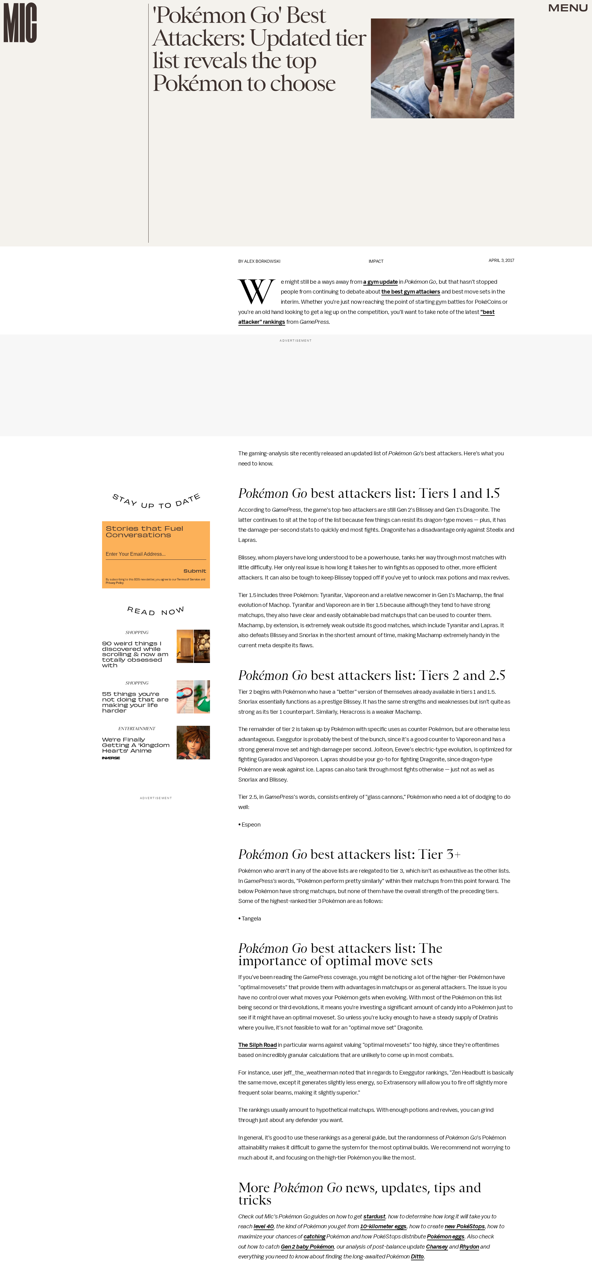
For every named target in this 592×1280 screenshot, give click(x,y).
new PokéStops (465, 1226)
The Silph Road (257, 1045)
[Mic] (20, 22)
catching (315, 1236)
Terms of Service (188, 579)
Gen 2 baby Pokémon (307, 1247)
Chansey (437, 1247)
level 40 (264, 1226)
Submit (194, 570)
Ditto (417, 1257)
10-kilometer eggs (383, 1226)
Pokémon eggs (445, 1236)
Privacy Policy (115, 582)
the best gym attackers (410, 292)
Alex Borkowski (262, 261)
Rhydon (469, 1247)
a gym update (380, 282)
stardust (374, 1216)
